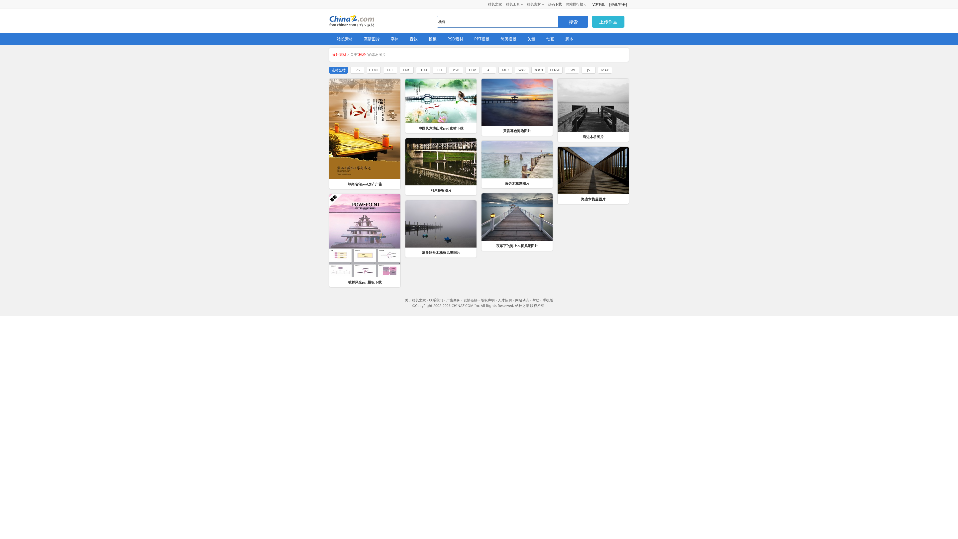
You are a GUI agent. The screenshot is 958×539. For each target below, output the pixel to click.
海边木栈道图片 (593, 199)
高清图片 (372, 39)
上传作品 (608, 22)
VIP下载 (599, 4)
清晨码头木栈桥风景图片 (441, 253)
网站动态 (522, 300)
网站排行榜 (574, 4)
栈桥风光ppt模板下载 (365, 282)
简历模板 (508, 39)
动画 (550, 39)
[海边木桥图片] (593, 105)
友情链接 (471, 300)
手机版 (548, 300)
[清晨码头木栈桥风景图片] (441, 224)
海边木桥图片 (593, 137)
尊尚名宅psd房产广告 (365, 184)
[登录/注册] (618, 4)
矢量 (531, 39)
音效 (414, 39)
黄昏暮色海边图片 (517, 131)
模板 (433, 39)
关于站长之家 (415, 300)
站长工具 (513, 4)
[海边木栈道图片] (593, 170)
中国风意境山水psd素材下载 (441, 128)
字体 (395, 39)
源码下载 (555, 4)
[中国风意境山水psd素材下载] (441, 101)
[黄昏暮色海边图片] (517, 102)
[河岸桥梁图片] (441, 161)
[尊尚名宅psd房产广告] (364, 129)
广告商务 (453, 300)
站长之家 (495, 4)
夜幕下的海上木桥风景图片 (517, 246)
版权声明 (488, 300)
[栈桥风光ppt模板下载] (364, 235)
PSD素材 (455, 39)
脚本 (569, 39)
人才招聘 (505, 300)
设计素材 (339, 54)
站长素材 (534, 4)
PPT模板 (481, 39)
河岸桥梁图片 (441, 190)
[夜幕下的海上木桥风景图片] (517, 217)
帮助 (535, 300)
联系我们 (436, 300)
